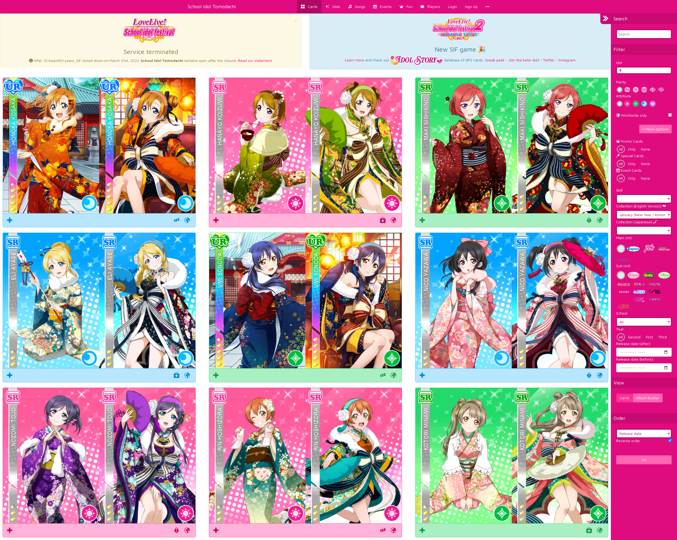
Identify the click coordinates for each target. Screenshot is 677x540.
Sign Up (471, 6)
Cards (624, 398)
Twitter (549, 60)
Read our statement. (255, 60)
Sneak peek (495, 60)
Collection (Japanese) (634, 222)
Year (620, 329)
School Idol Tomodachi (212, 6)
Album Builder (647, 398)
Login (452, 6)
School (621, 313)
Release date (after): (633, 343)
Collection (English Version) (639, 206)
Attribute (623, 96)
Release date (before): (635, 359)
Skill (619, 190)
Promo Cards (631, 141)
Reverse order (628, 440)
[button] (406, 6)
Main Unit (624, 237)
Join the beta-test (524, 60)
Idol (619, 62)
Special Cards (632, 155)
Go (644, 459)
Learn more (354, 60)
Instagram (567, 60)
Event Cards (631, 170)
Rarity (621, 82)
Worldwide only (633, 115)
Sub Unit (623, 266)
